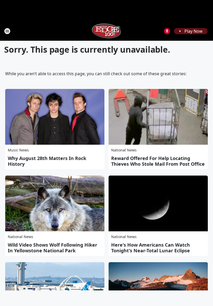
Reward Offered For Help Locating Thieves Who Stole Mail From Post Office (158, 161)
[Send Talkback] (167, 31)
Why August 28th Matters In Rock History (47, 161)
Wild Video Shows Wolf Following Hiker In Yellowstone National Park (52, 247)
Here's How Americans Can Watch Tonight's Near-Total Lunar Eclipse (150, 247)
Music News (18, 150)
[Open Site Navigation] (7, 31)
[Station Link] (106, 31)
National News (124, 150)
